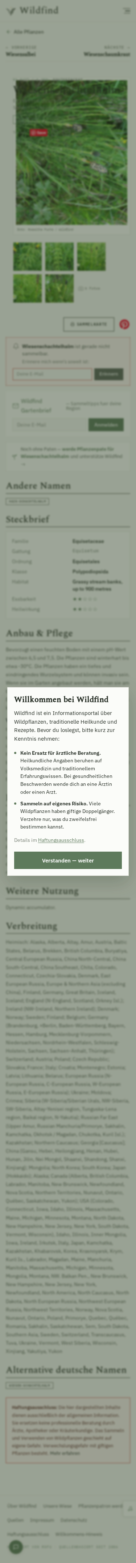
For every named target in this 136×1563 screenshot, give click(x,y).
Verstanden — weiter (68, 860)
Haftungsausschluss (61, 840)
